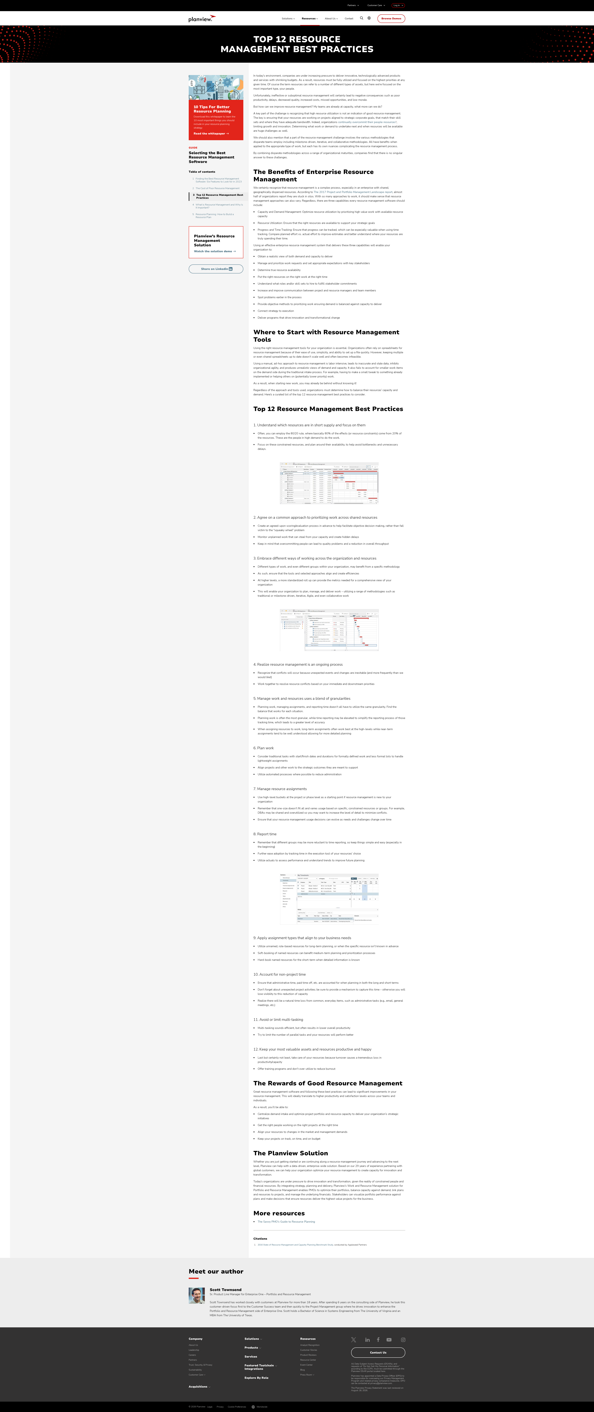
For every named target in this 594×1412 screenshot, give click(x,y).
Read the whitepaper (211, 133)
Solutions (287, 18)
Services (251, 1356)
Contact (349, 18)
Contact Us (378, 1352)
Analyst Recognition (310, 1345)
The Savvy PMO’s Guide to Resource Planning (286, 1222)
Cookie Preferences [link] (237, 1406)
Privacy (220, 1406)
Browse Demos (391, 18)
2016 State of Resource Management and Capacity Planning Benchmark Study (295, 1244)
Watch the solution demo (215, 251)
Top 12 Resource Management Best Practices (218, 196)
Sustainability (195, 1369)
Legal (209, 1406)
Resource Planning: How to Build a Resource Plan (213, 216)
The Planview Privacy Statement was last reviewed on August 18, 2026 (377, 1389)
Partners (352, 5)
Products (251, 1347)
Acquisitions (198, 1386)
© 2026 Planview (197, 1407)
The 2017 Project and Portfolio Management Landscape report (353, 192)
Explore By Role (256, 1378)
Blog (302, 1369)
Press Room (306, 1374)
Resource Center (308, 1359)
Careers (192, 1355)
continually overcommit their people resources (367, 122)
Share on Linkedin (214, 269)
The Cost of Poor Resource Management (215, 188)
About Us (330, 18)
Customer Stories (308, 1350)
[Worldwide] (369, 18)
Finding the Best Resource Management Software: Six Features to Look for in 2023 (217, 180)
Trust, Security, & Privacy (200, 1364)
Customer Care (375, 5)
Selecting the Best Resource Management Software (211, 157)
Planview (202, 19)
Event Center (306, 1364)
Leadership (194, 1350)
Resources (309, 18)
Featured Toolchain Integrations (259, 1367)
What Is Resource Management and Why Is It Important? (217, 206)
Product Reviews (308, 1355)
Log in (397, 5)
